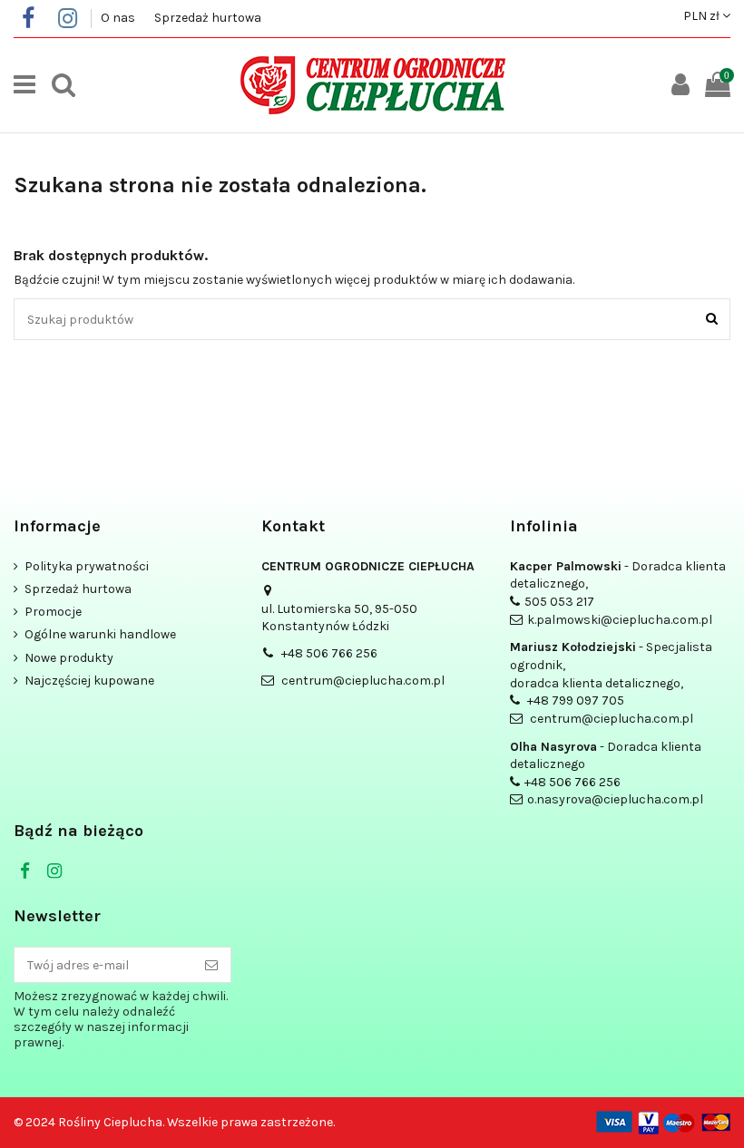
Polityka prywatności (86, 566)
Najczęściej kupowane (89, 680)
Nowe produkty (68, 658)
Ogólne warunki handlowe (100, 634)
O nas (119, 17)
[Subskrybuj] (211, 965)
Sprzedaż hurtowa (207, 17)
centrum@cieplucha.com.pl (363, 680)
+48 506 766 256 (329, 653)
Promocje (53, 611)
